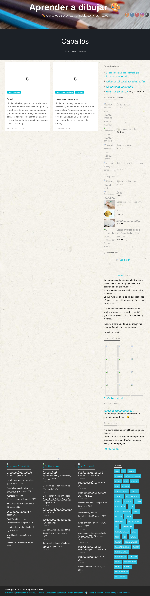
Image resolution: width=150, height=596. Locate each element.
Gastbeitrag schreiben (56, 593)
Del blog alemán (52, 466)
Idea (116, 526)
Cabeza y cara (123, 104)
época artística (120, 577)
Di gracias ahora (111, 448)
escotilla (118, 516)
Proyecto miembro (121, 552)
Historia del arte (134, 521)
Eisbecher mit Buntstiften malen (57, 509)
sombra (117, 562)
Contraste (118, 496)
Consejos (135, 491)
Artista (117, 481)
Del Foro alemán (87, 466)
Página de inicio (70, 51)
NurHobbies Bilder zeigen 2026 (92, 502)
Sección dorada (120, 557)
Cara (116, 486)
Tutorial (127, 567)
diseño (131, 506)
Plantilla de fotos (131, 541)
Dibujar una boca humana (128, 220)
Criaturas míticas (132, 496)
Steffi (22, 128)
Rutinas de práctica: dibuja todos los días (125, 81)
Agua (117, 471)
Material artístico (121, 531)
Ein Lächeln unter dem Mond (20, 503)
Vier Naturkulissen (15, 535)
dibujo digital (120, 506)
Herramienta (119, 521)
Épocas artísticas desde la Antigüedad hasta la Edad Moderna (128, 233)
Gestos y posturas (124, 145)
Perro (119, 211)
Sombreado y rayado (126, 129)
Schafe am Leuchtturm (17, 543)
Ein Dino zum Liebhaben (18, 511)
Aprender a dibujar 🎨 (75, 7)
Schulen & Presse (95, 593)
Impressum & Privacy (26, 593)
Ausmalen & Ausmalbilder (20, 466)
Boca (125, 481)
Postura (136, 546)
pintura (118, 541)
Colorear (125, 486)
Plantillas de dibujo (122, 546)
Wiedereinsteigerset (87, 556)
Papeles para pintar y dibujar (119, 86)
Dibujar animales (14, 92)
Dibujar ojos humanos (126, 181)
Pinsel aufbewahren (87, 566)
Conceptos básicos (121, 491)
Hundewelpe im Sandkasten (19, 527)
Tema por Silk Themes (120, 593)
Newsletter (9, 593)
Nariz (134, 531)
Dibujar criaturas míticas (65, 92)
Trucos (117, 567)
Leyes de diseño (127, 526)
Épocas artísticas (121, 572)
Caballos (11, 99)
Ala (124, 471)
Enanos (136, 511)
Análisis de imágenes (133, 476)
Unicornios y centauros (66, 99)
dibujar (138, 501)
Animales (118, 476)
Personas (133, 536)
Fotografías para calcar (117, 91)
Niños (117, 536)
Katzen (120, 192)
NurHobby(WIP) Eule (88, 482)
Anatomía (132, 471)
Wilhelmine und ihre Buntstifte (92, 492)
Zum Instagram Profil (113, 398)
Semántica (133, 557)
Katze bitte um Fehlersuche (90, 523)
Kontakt (41, 593)
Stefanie (120, 275)
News (107, 593)
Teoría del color (130, 562)
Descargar (128, 501)
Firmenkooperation (77, 593)
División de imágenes (122, 511)
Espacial (128, 516)
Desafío (117, 501)
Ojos (124, 536)
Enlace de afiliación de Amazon (119, 410)
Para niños (79, 92)
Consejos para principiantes (129, 202)
